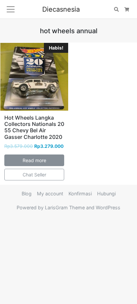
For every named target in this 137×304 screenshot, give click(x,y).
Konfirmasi (80, 193)
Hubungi (106, 193)
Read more (34, 160)
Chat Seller (34, 174)
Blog (27, 193)
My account (50, 193)
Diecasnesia (61, 9)
